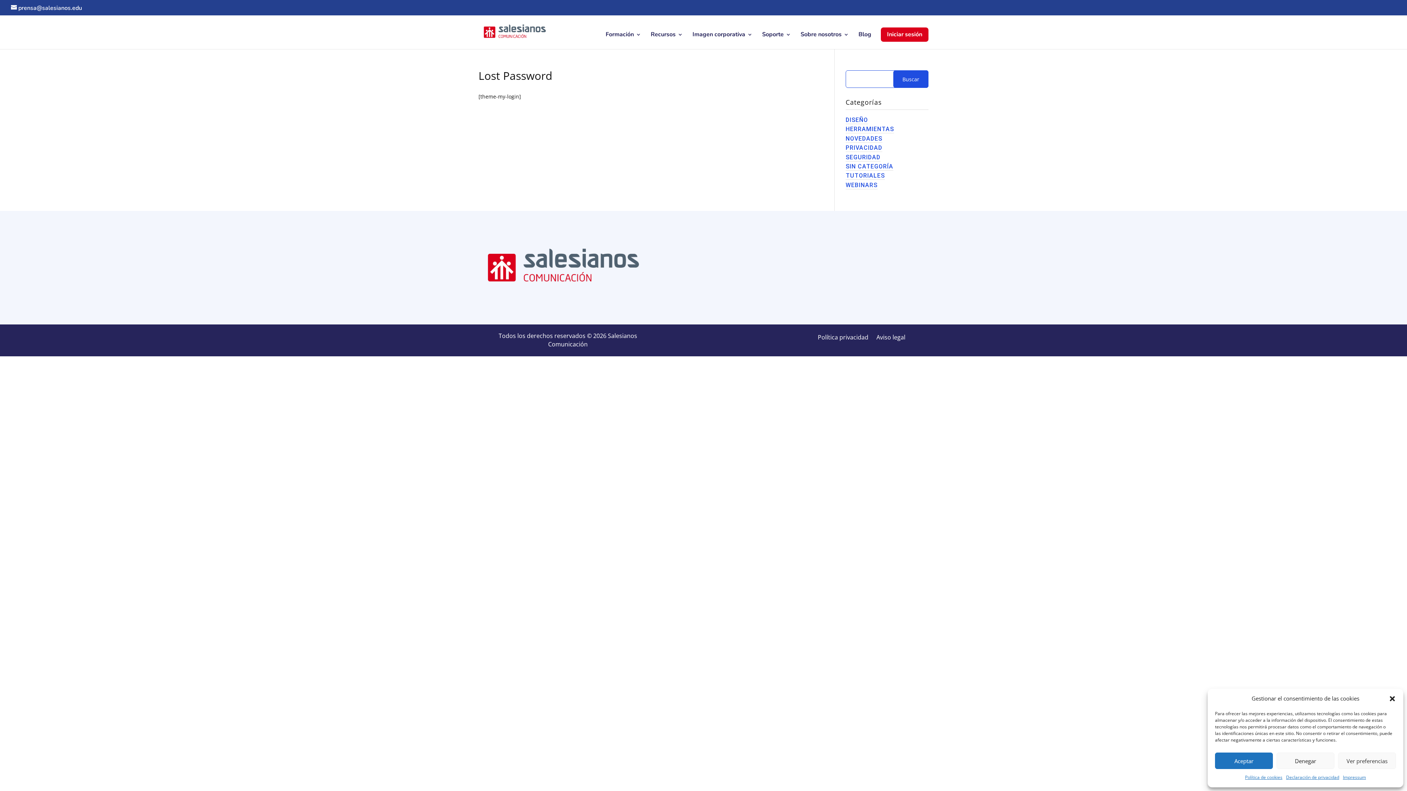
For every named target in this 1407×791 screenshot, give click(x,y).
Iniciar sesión (904, 34)
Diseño (857, 119)
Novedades (864, 138)
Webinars (862, 185)
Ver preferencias (1367, 761)
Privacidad (864, 147)
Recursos (663, 35)
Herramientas (870, 129)
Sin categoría (869, 166)
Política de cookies (1263, 777)
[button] (1392, 698)
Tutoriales (865, 175)
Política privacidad (843, 338)
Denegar (1305, 761)
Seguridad (863, 157)
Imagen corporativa (719, 35)
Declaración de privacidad (1312, 777)
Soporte (773, 35)
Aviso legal (890, 338)
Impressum (1354, 777)
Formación (620, 35)
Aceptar (1243, 761)
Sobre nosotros (821, 35)
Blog (864, 35)
